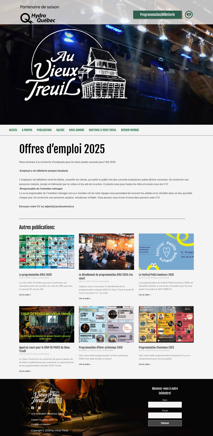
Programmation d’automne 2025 (156, 347)
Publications (44, 130)
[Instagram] (39, 407)
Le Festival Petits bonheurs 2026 (156, 274)
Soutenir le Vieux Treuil (102, 130)
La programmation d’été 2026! (35, 274)
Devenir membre (130, 130)
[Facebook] (32, 407)
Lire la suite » (25, 295)
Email (165, 410)
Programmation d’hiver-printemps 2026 (101, 347)
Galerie (60, 130)
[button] (157, 15)
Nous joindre (76, 130)
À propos (27, 130)
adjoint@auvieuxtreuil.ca (59, 206)
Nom (165, 400)
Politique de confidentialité (42, 420)
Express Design (57, 413)
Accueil (13, 130)
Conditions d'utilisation (40, 424)
